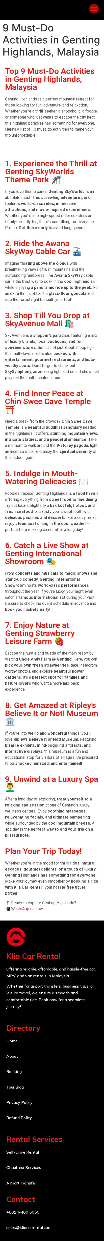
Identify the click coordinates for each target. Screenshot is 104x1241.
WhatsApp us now (27, 908)
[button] (94, 9)
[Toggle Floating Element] (86, 1228)
